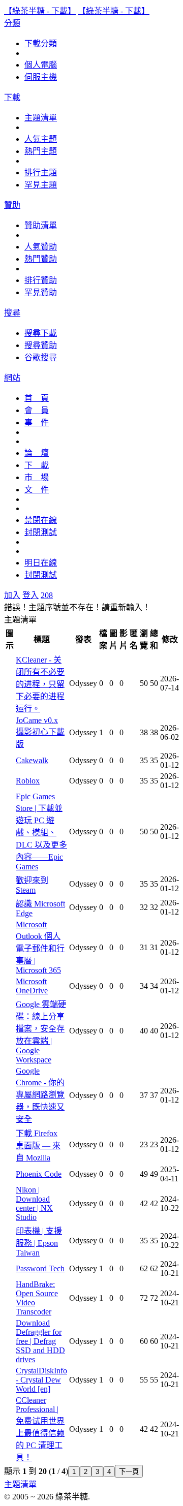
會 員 (36, 410)
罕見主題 (40, 184)
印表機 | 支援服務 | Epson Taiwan (39, 1242)
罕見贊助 (40, 292)
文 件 (36, 489)
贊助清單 (40, 225)
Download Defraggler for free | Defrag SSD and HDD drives (40, 1341)
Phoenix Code (39, 1174)
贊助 (12, 205)
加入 (12, 595)
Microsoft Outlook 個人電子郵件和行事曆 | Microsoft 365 (40, 947)
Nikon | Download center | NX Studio (34, 1203)
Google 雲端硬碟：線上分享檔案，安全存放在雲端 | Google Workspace (41, 1032)
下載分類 (40, 43)
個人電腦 (40, 64)
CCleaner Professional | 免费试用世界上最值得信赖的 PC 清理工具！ (40, 1429)
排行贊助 (40, 280)
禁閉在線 (40, 520)
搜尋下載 (40, 333)
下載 (12, 97)
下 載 (36, 465)
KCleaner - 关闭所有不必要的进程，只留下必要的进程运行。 (40, 684)
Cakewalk (32, 760)
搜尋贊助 (40, 345)
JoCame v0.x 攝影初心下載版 (40, 732)
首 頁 (36, 398)
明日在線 (40, 562)
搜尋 (12, 312)
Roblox (28, 780)
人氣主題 (40, 139)
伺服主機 (40, 77)
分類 (12, 23)
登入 (30, 595)
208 (47, 595)
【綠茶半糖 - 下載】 (40, 11)
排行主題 (40, 172)
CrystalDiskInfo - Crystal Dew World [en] (41, 1379)
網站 (12, 377)
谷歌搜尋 (40, 357)
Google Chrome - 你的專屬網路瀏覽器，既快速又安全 (40, 1094)
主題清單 (40, 117)
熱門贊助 (40, 259)
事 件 (36, 422)
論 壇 (36, 453)
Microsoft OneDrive (32, 986)
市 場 (36, 477)
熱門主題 (40, 151)
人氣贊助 (40, 246)
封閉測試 (40, 532)
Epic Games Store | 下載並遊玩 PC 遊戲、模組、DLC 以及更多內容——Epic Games (41, 831)
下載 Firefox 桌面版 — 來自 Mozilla (38, 1145)
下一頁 (129, 1472)
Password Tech (40, 1268)
